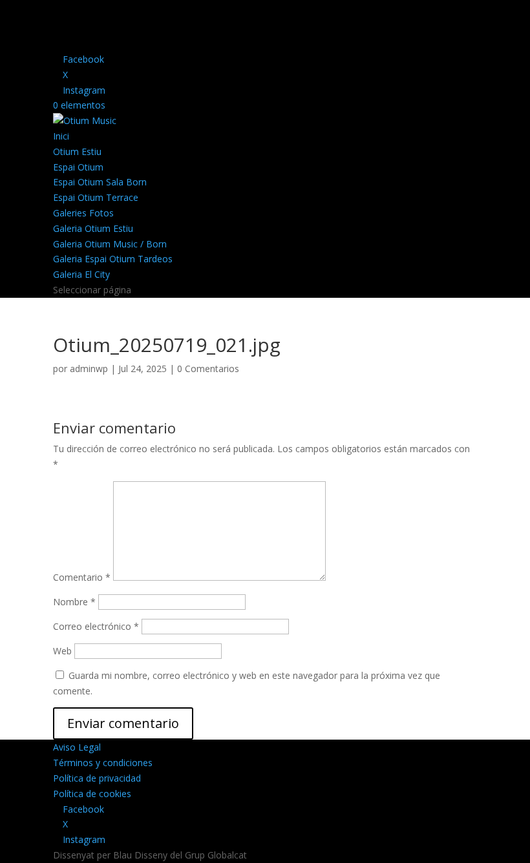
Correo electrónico (96, 626)
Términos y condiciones (103, 762)
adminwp (89, 368)
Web (62, 651)
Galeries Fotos (83, 213)
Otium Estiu (77, 151)
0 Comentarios (208, 368)
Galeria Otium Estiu (93, 228)
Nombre (74, 602)
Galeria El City (81, 274)
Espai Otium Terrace (95, 197)
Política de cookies (92, 793)
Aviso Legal (77, 747)
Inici (61, 136)
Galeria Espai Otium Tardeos (113, 259)
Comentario (82, 577)
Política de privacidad (97, 778)
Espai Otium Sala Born (100, 182)
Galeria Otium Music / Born (110, 244)
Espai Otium (78, 167)
